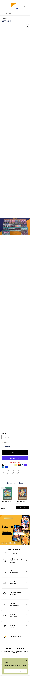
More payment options (15, 462)
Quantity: (4, 433)
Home (3, 14)
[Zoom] (27, 26)
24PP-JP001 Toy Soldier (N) (21, 501)
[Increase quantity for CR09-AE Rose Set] (8, 437)
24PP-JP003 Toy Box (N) (6, 501)
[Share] (8, 472)
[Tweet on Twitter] (18, 472)
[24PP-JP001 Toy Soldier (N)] (22, 493)
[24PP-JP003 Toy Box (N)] (7, 493)
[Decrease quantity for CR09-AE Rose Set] (3, 437)
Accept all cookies (15, 671)
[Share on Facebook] (13, 472)
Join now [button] (7, 534)
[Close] (26, 660)
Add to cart (15, 452)
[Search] (24, 6)
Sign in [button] (19, 534)
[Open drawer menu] (2, 6)
